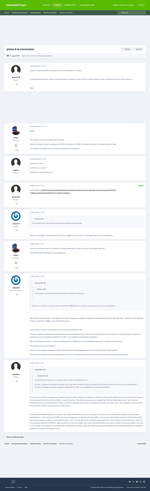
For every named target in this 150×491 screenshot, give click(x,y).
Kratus (16, 138)
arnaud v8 (15, 224)
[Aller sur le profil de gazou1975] (8, 56)
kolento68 (15, 288)
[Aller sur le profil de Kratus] (16, 130)
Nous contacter (10, 487)
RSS (26, 487)
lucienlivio (15, 374)
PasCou (16, 170)
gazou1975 (16, 56)
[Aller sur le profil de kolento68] (16, 280)
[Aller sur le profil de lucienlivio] (16, 367)
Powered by (136, 487)
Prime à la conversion (45, 56)
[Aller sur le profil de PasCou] (16, 163)
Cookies (19, 487)
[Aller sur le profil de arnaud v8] (16, 216)
